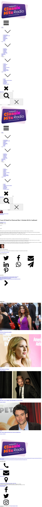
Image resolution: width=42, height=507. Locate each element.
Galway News (5, 52)
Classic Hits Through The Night (4, 213)
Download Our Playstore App (24, 458)
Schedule (4, 39)
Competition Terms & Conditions (7, 80)
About (2, 71)
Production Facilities (6, 70)
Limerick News (5, 158)
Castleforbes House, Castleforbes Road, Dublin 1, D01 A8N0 (8, 483)
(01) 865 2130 (2, 469)
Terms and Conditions (6, 189)
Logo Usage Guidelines (6, 67)
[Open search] (6, 95)
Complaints (4, 186)
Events (2, 55)
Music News (3, 53)
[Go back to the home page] (14, 19)
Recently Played (5, 38)
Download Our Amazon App (32, 458)
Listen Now (2, 91)
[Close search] (16, 102)
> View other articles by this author (4, 252)
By (3, 222)
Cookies (1, 486)
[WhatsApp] (18, 267)
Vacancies (4, 176)
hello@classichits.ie (2, 476)
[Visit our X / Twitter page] (21, 496)
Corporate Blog (5, 64)
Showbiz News (4, 54)
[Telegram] (31, 267)
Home (2, 27)
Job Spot (4, 66)
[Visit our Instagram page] (21, 502)
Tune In (4, 40)
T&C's (1, 485)
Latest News (5, 48)
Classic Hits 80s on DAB (6, 35)
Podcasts (4, 142)
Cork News (4, 50)
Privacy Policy (5, 82)
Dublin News (5, 155)
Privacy (6, 485)
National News (5, 49)
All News (1, 459)
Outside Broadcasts (5, 69)
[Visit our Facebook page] (21, 490)
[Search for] (4, 104)
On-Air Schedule (2, 458)
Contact (4, 79)
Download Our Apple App (16, 458)
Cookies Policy (5, 81)
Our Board (4, 68)
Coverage (4, 65)
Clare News (4, 51)
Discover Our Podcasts (10, 458)
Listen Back (4, 36)
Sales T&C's (5, 83)
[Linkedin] (6, 267)
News (2, 41)
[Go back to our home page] (14, 124)
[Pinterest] (6, 273)
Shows (4, 145)
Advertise (4, 63)
